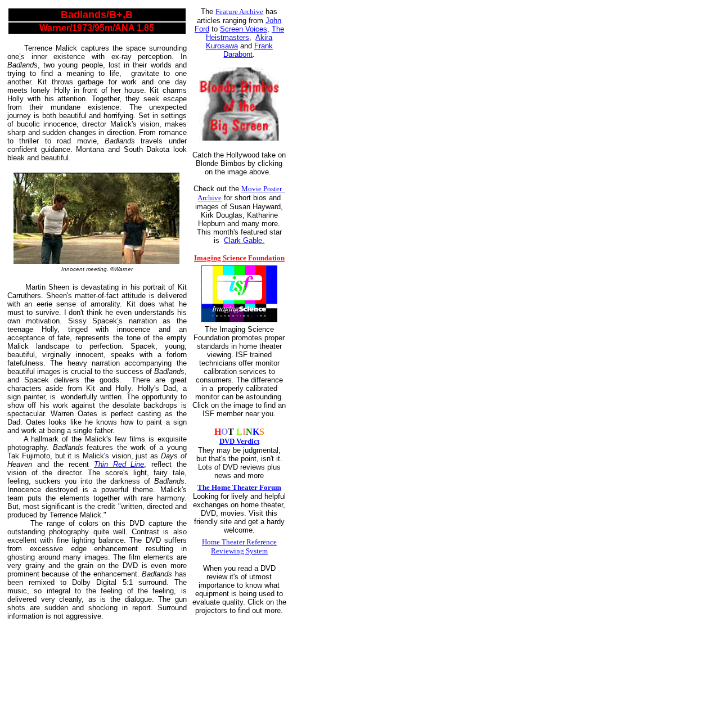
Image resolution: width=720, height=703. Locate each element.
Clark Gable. (244, 240)
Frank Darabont (248, 50)
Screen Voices (243, 29)
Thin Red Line (119, 464)
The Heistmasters (245, 33)
